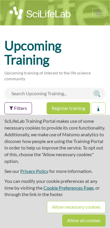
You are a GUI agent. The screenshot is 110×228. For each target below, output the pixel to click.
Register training (68, 108)
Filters (20, 108)
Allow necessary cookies (76, 207)
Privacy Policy (34, 171)
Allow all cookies (84, 220)
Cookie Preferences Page (68, 187)
